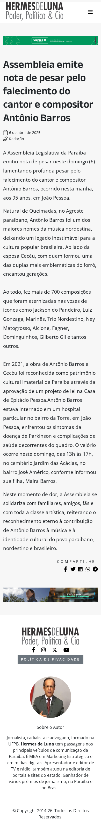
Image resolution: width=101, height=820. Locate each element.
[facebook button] (34, 649)
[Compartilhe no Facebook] (65, 569)
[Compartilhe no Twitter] (73, 569)
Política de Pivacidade (50, 659)
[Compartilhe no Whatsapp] (87, 569)
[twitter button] (55, 649)
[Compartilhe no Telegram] (95, 569)
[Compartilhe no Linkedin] (80, 569)
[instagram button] (44, 649)
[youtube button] (66, 649)
